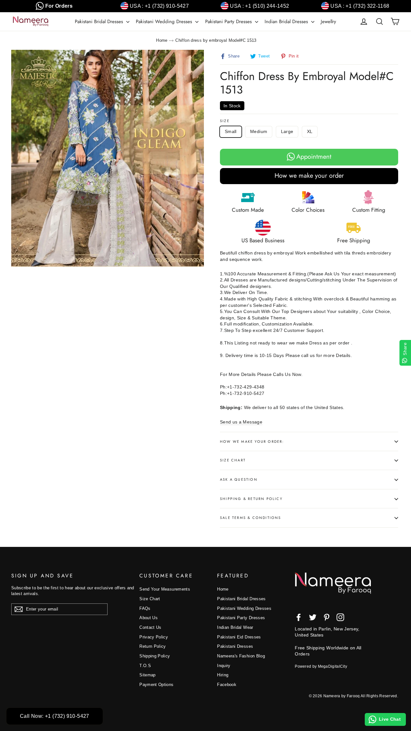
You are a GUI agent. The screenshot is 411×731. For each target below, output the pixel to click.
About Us (148, 617)
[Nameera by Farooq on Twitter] (313, 617)
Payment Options (156, 684)
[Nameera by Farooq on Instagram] (340, 617)
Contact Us (150, 627)
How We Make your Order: (252, 441)
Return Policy (152, 646)
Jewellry (328, 21)
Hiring (222, 675)
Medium (258, 131)
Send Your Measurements (164, 589)
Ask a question (239, 479)
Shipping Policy (154, 656)
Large (287, 131)
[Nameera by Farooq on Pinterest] (326, 617)
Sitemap (147, 675)
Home (161, 40)
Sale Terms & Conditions (250, 517)
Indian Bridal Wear (235, 627)
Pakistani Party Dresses (229, 21)
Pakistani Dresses (235, 646)
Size (225, 121)
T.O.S (145, 665)
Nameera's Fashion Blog (241, 656)
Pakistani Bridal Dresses (100, 21)
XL (310, 131)
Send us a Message (241, 421)
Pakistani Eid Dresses (239, 637)
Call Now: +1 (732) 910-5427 (54, 716)
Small (231, 131)
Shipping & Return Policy (251, 498)
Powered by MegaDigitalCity (321, 666)
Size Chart (233, 460)
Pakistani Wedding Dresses (165, 21)
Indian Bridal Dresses (287, 21)
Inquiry (223, 665)
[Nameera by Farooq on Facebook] (298, 617)
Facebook (226, 684)
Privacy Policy (153, 637)
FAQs (144, 608)
